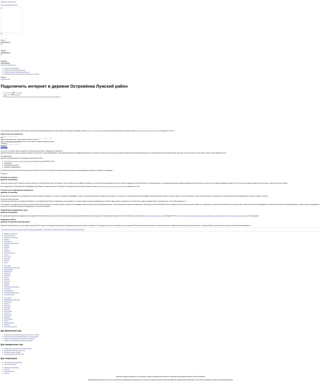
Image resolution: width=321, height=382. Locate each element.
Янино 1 (6, 321)
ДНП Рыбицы (8, 319)
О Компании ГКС (9, 371)
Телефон (4, 143)
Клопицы (7, 283)
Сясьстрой (7, 257)
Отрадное (7, 251)
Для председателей (10, 364)
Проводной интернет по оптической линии (17, 161)
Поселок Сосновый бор (11, 243)
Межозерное (8, 241)
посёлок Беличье (9, 294)
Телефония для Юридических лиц (14, 70)
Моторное (7, 273)
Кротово (6, 239)
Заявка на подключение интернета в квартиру (18, 340)
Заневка (6, 279)
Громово (6, 245)
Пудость (6, 277)
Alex (20, 93)
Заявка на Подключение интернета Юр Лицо (18, 348)
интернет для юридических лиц (153, 216)
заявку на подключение (94, 131)
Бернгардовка (8, 269)
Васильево (7, 305)
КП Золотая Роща (9, 253)
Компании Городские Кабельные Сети (147, 131)
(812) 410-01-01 (5, 42)
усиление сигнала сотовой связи (238, 216)
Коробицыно (8, 302)
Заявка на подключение (11, 68)
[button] (8, 65)
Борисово (7, 281)
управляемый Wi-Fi (221, 216)
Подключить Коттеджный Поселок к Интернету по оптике (21, 74)
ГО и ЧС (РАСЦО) (181, 216)
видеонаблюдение (209, 216)
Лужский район (5, 79)
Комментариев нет (33, 97)
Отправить (4, 147)
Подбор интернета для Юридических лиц (16, 72)
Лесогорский (8, 311)
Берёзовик (7, 307)
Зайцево (6, 285)
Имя (2, 137)
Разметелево (8, 271)
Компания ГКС (5, 151)
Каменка (6, 247)
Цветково (7, 317)
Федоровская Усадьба (11, 237)
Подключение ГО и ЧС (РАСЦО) (14, 354)
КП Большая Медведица (11, 287)
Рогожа (6, 255)
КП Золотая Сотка (9, 235)
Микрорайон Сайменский (12, 300)
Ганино (6, 249)
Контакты (7, 369)
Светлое (6, 303)
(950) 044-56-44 (5, 53)
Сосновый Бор (12, 234)
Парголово (7, 266)
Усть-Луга (7, 259)
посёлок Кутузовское (10, 326)
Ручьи (6, 262)
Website (3, 145)
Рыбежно (7, 309)
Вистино (6, 260)
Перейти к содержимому (8, 2)
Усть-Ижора (7, 298)
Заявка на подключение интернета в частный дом (19, 338)
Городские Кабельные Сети (9, 5)
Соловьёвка (8, 315)
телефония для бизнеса (195, 216)
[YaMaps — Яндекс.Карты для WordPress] (160, 127)
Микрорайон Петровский (11, 268)
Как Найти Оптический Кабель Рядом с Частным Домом (21, 336)
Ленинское (7, 289)
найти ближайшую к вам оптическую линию (112, 186)
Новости (6, 373)
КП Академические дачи (11, 292)
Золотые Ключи (9, 323)
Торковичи (7, 313)
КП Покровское (8, 291)
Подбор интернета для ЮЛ (12, 352)
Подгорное (7, 275)
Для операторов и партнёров (13, 362)
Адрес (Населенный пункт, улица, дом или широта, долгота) (20, 139)
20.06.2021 (17, 95)
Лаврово (6, 325)
